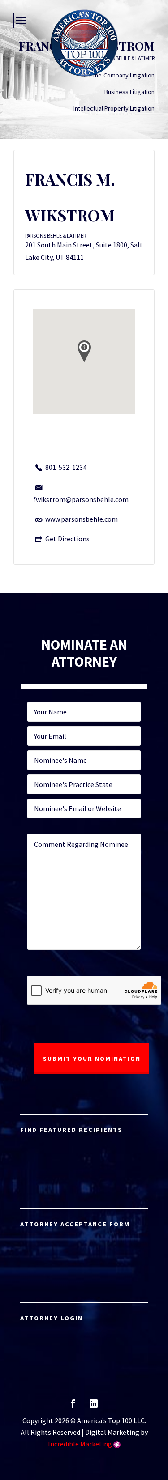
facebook (73, 1406)
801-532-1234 (65, 467)
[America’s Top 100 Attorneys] (84, 43)
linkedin (94, 1406)
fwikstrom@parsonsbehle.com (81, 499)
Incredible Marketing (80, 1443)
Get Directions (67, 538)
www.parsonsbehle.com (81, 519)
